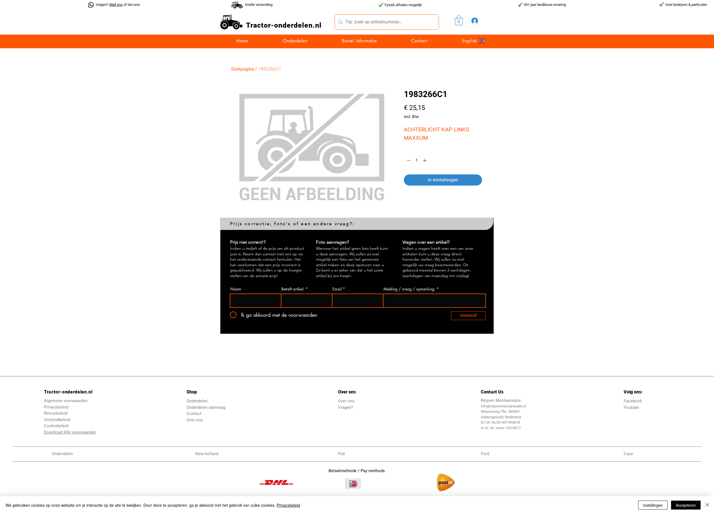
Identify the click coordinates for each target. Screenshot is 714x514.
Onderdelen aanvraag (206, 407)
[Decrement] (408, 160)
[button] (459, 20)
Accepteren (686, 505)
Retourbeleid (55, 413)
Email (337, 289)
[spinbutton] (417, 160)
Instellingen (653, 505)
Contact (194, 413)
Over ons (195, 419)
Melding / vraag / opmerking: (409, 289)
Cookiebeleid (56, 425)
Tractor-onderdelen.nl (68, 392)
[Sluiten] (707, 505)
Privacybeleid (288, 505)
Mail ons (116, 5)
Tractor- (260, 25)
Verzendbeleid (57, 419)
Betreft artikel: (292, 289)
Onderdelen (197, 400)
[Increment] (425, 160)
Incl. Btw (411, 116)
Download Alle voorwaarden (70, 432)
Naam (235, 289)
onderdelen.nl (298, 25)
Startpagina (242, 69)
